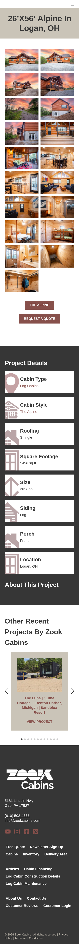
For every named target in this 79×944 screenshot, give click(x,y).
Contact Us (36, 898)
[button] (21, 60)
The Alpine (39, 305)
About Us (14, 898)
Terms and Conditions (29, 938)
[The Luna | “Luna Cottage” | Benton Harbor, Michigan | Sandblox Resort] (39, 675)
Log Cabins (29, 386)
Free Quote (15, 847)
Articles (12, 869)
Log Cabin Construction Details (33, 876)
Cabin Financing (38, 869)
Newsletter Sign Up (46, 847)
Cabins (12, 854)
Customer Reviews (22, 906)
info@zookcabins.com (22, 821)
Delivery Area (55, 854)
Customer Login (57, 906)
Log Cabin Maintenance (26, 884)
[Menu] (72, 4)
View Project (39, 722)
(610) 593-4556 (17, 816)
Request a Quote (39, 318)
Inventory (31, 854)
